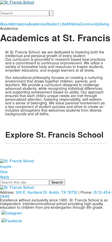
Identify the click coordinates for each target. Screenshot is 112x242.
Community (89, 23)
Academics (37, 23)
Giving (104, 23)
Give (4, 171)
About (5, 23)
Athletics (73, 23)
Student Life (56, 23)
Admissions (19, 23)
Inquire (5, 166)
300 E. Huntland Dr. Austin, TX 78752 (46, 192)
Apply (4, 176)
